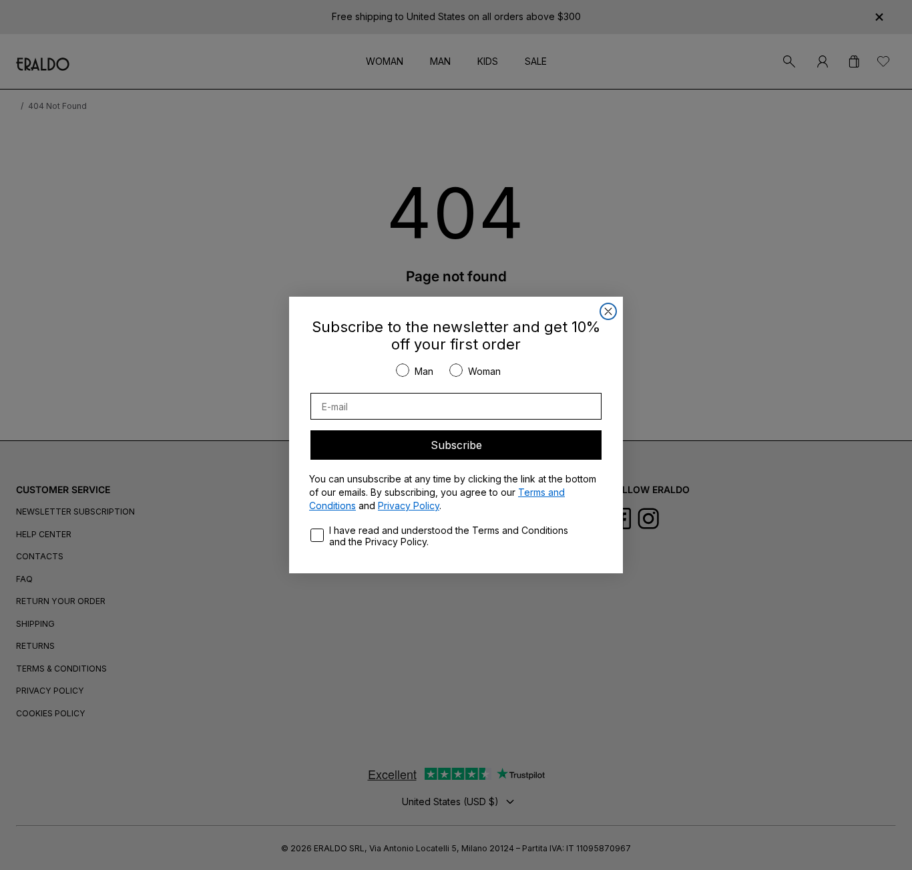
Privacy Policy (408, 505)
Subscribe (456, 445)
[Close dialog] (608, 311)
